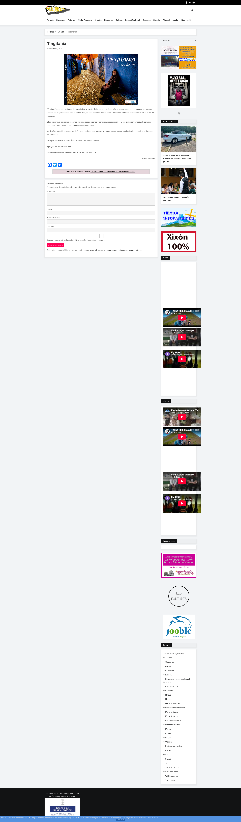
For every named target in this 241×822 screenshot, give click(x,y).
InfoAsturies (57, 10)
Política (168, 750)
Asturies (71, 20)
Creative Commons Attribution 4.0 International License (113, 172)
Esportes (146, 20)
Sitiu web (50, 226)
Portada (50, 20)
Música (168, 733)
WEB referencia (171, 776)
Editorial (168, 675)
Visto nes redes (171, 772)
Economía (108, 20)
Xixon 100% (186, 20)
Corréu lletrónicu (53, 218)
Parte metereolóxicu (173, 746)
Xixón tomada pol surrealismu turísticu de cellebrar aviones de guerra (177, 159)
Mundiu (98, 20)
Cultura (119, 20)
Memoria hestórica (173, 720)
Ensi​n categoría (171, 686)
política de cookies (153, 818)
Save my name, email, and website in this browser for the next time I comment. (76, 240)
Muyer (168, 737)
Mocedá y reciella (170, 20)
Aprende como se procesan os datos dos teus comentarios (116, 250)
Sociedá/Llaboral (132, 20)
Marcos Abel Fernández (175, 708)
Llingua (168, 695)
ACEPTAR (120, 819)
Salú (167, 755)
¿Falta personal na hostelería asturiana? (176, 198)
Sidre (167, 763)
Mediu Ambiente (85, 20)
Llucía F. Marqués (172, 703)
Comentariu (51, 192)
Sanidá (168, 759)
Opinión (156, 20)
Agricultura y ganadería (174, 653)
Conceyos (60, 20)
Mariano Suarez (171, 712)
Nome (49, 209)
